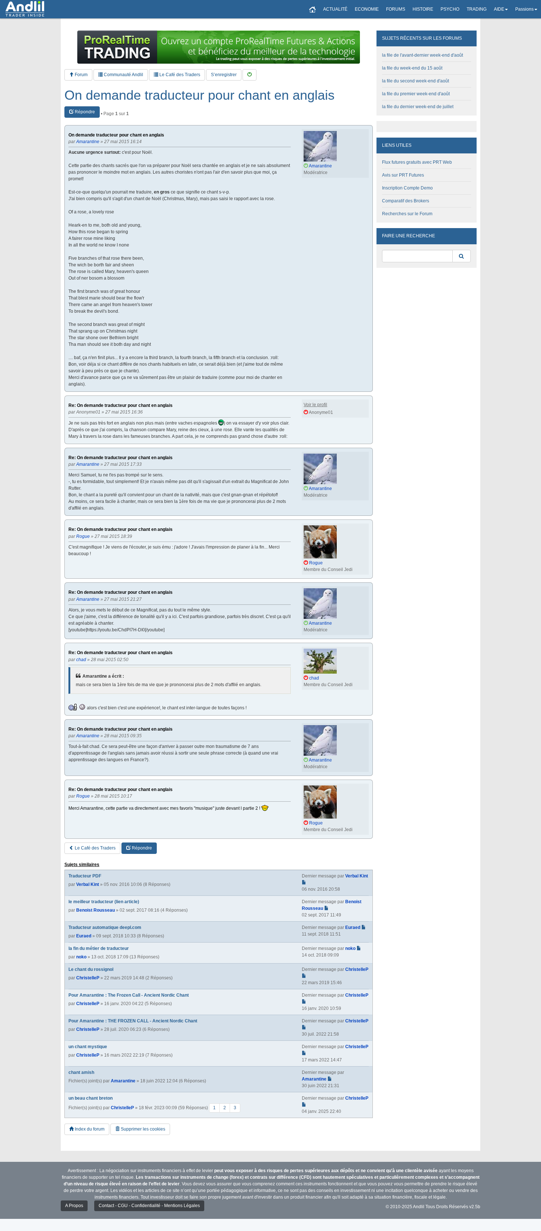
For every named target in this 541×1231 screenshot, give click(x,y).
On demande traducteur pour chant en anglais (199, 95)
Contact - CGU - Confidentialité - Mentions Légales (149, 1205)
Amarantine (123, 1080)
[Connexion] (250, 75)
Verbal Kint (87, 884)
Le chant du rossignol (90, 969)
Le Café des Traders (179, 74)
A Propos (74, 1205)
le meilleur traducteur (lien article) (103, 901)
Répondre (84, 111)
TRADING (477, 9)
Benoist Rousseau (95, 910)
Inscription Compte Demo (407, 188)
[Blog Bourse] (25, 9)
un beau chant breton (90, 1098)
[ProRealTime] (218, 47)
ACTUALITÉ (335, 9)
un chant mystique (87, 1046)
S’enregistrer (224, 74)
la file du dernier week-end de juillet (417, 106)
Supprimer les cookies (142, 1129)
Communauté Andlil (123, 74)
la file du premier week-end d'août (416, 93)
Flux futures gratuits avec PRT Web (417, 162)
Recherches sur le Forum (407, 213)
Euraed (83, 936)
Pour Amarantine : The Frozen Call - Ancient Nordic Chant (128, 995)
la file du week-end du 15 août (412, 68)
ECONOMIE (367, 9)
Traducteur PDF (84, 876)
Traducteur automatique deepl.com (104, 927)
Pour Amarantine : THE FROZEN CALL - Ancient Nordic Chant (132, 1021)
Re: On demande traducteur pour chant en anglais (120, 405)
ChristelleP (87, 977)
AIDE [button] (499, 9)
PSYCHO (450, 9)
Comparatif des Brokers (405, 200)
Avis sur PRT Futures (403, 175)
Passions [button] (524, 9)
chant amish (81, 1072)
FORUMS (395, 9)
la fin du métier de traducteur (98, 948)
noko (81, 956)
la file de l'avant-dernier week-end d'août (422, 55)
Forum (81, 74)
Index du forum (89, 1129)
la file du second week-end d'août (415, 81)
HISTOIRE (423, 9)
